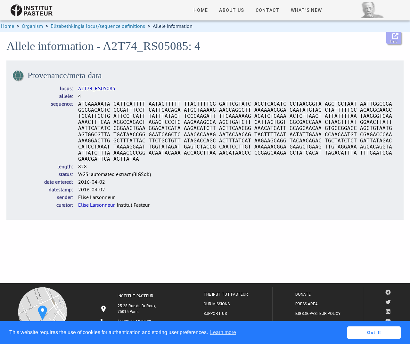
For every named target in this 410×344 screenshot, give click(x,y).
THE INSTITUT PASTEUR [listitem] (225, 294)
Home (7, 26)
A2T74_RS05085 (96, 88)
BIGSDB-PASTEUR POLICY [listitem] (317, 313)
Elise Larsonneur (96, 205)
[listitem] (128, 308)
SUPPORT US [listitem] (215, 313)
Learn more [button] (223, 332)
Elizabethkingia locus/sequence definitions (98, 26)
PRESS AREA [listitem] (306, 304)
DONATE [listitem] (303, 294)
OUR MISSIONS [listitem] (216, 304)
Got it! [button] (374, 332)
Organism (32, 26)
